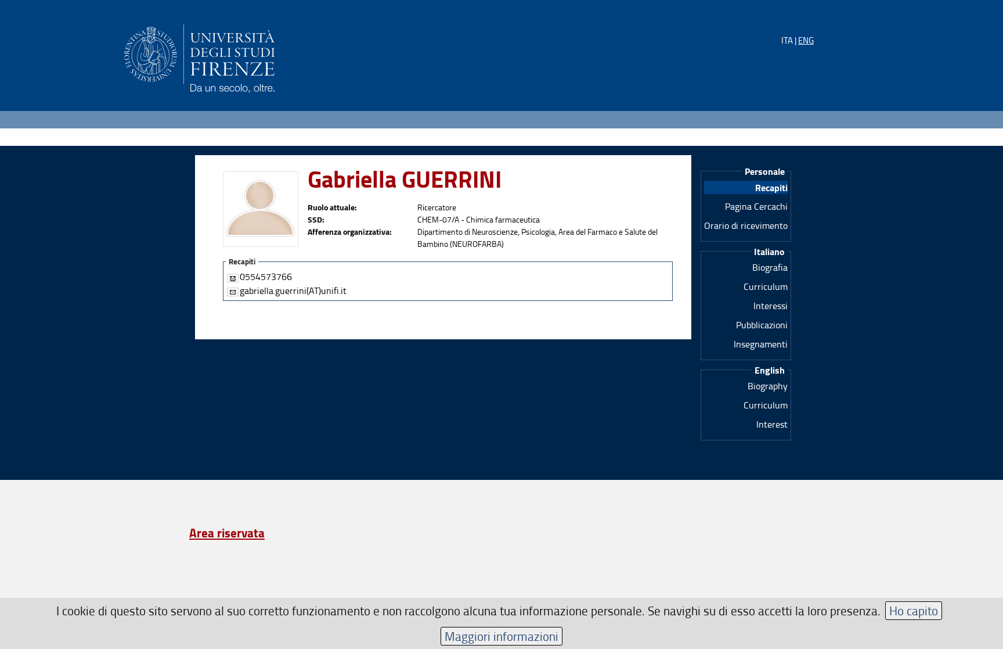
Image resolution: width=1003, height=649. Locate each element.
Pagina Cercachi (756, 206)
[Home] (199, 56)
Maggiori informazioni (501, 636)
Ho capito (913, 610)
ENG (806, 40)
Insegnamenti (761, 344)
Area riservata (227, 533)
